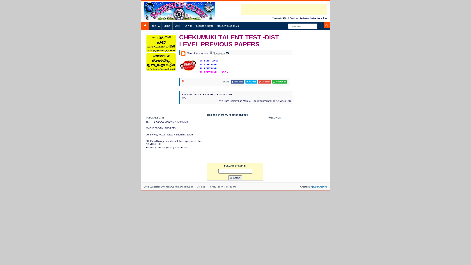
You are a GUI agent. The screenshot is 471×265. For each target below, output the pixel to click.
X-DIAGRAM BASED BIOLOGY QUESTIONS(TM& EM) (207, 96)
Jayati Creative (319, 186)
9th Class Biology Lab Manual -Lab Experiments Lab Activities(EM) (255, 101)
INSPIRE (188, 26)
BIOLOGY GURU (204, 26)
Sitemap (201, 186)
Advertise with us (319, 18)
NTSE (177, 26)
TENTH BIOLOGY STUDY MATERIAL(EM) (167, 121)
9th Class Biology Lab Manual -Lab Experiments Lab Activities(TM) (174, 142)
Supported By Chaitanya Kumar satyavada (171, 186)
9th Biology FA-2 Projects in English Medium (170, 134)
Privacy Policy (216, 186)
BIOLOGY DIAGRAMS (228, 26)
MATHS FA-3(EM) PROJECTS (161, 128)
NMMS (167, 26)
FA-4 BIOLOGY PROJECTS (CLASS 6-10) (166, 147)
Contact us (304, 18)
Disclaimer (231, 186)
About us (294, 18)
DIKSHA (155, 26)
